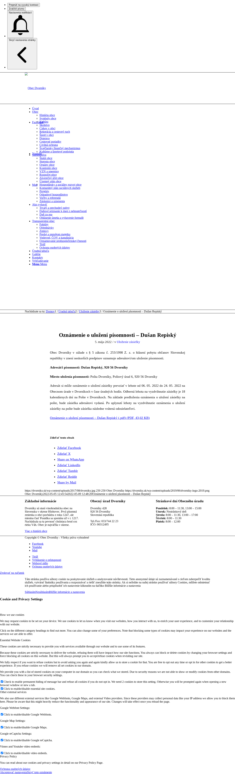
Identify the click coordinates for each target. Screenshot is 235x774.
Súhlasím (30, 592)
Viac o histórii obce (36, 531)
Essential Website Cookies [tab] (15, 640)
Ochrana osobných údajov (15, 769)
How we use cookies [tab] (12, 614)
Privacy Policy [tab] (8, 756)
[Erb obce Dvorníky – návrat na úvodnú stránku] (35, 88)
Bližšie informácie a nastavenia (67, 592)
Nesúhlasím (42, 592)
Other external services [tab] (13, 692)
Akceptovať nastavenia (13, 772)
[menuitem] (121, 108)
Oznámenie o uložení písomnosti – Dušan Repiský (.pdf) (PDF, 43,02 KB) (100, 418)
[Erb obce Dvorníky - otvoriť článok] (117, 321)
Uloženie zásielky (128, 342)
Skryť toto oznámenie (39, 772)
